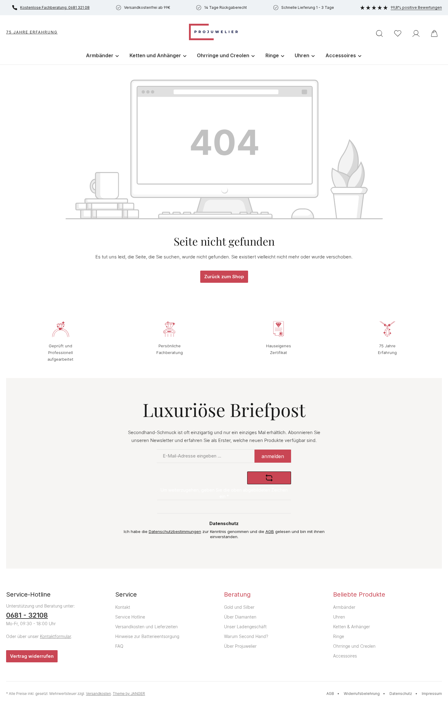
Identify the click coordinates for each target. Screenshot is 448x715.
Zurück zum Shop (224, 276)
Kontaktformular (55, 636)
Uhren (339, 616)
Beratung (237, 594)
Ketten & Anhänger (351, 626)
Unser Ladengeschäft (245, 626)
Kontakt (122, 607)
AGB (269, 531)
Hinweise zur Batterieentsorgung (147, 636)
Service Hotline (130, 616)
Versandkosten (98, 693)
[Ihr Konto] (416, 33)
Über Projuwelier (240, 646)
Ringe (338, 636)
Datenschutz (400, 693)
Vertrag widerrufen (32, 656)
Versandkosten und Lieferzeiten (146, 626)
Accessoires (345, 655)
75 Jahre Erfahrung (32, 32)
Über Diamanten (240, 616)
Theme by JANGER (129, 693)
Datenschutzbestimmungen (175, 531)
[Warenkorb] (434, 33)
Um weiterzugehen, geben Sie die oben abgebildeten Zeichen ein (224, 493)
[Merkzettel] (397, 33)
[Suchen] (379, 33)
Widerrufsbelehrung (362, 693)
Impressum (432, 693)
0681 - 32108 (27, 615)
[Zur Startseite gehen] (213, 32)
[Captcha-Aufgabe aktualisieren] (269, 477)
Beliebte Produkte (359, 594)
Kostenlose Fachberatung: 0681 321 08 (55, 7)
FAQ (119, 646)
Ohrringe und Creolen (354, 646)
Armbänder (344, 607)
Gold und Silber (239, 607)
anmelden (272, 456)
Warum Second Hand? (246, 636)
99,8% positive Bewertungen (416, 7)
